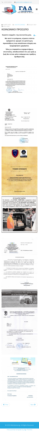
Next (32, 405)
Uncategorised (20, 25)
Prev (6, 405)
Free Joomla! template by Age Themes (19, 430)
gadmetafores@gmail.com (24, 2)
